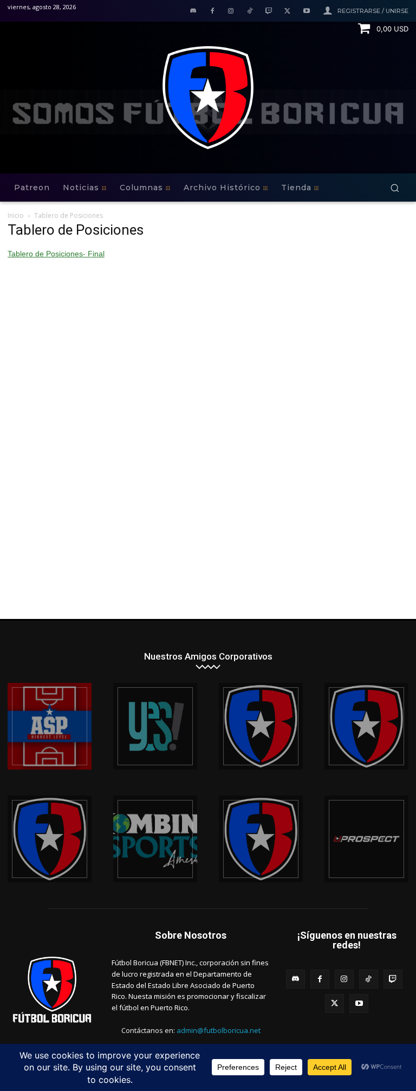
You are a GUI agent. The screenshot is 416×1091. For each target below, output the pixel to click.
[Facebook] (212, 11)
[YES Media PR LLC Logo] (155, 726)
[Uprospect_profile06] (366, 839)
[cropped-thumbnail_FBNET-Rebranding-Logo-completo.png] (366, 726)
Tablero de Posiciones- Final (56, 253)
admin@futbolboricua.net (219, 1030)
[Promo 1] (50, 726)
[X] (287, 11)
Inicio (16, 215)
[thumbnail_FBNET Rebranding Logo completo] (261, 726)
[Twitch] (268, 11)
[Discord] (193, 11)
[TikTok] (249, 11)
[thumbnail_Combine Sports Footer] (155, 839)
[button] (394, 188)
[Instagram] (231, 11)
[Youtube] (306, 11)
